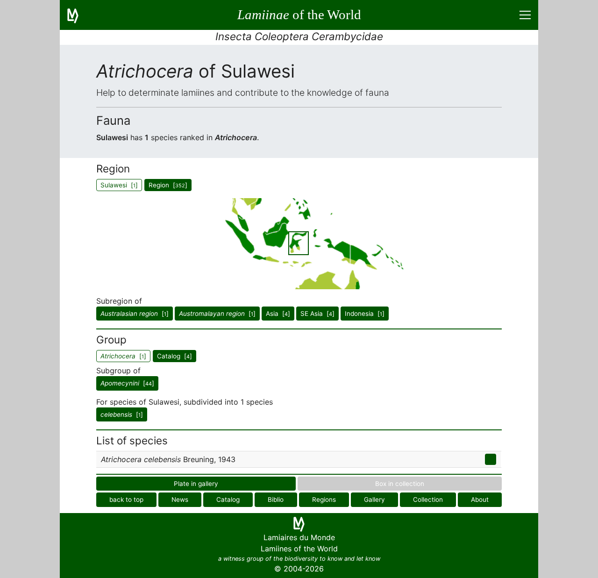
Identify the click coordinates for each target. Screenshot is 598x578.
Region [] (168, 185)
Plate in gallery (196, 483)
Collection (428, 499)
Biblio (276, 499)
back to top (126, 499)
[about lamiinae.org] (78, 15)
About (480, 499)
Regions (324, 499)
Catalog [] (174, 356)
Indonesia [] (364, 313)
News (179, 499)
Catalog (228, 499)
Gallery (374, 499)
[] (134, 313)
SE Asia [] (317, 313)
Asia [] (278, 313)
